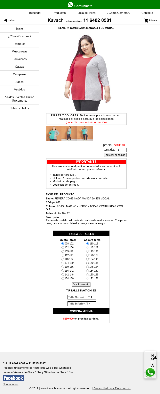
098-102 (69, 243)
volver (11, 20)
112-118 (69, 255)
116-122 (93, 247)
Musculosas (19, 51)
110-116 (94, 243)
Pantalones (19, 59)
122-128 (93, 251)
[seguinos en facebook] (13, 379)
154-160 (69, 278)
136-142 (69, 270)
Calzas (19, 66)
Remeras (20, 43)
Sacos (19, 81)
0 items (153, 20)
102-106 (69, 247)
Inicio (19, 28)
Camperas (19, 74)
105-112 (69, 251)
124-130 (69, 262)
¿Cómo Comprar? (118, 12)
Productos (59, 12)
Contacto (147, 12)
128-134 (93, 255)
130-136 (69, 266)
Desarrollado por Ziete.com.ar (112, 388)
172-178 (93, 278)
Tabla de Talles (86, 12)
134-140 (93, 259)
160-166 (93, 274)
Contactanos (10, 384)
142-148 (69, 274)
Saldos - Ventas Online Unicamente (19, 98)
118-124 (69, 259)
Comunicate (83, 6)
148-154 (93, 266)
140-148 (93, 262)
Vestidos (19, 89)
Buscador (35, 12)
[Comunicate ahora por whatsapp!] (150, 365)
